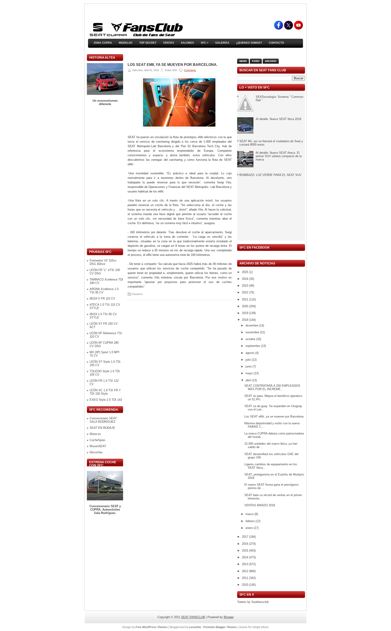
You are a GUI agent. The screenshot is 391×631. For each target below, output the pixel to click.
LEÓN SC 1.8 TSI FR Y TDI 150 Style (105, 392)
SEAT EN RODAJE (102, 427)
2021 (245, 299)
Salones (187, 42)
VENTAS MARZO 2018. (260, 505)
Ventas (168, 42)
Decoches (96, 452)
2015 (245, 550)
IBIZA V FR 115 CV (102, 298)
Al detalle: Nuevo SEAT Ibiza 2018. (279, 119)
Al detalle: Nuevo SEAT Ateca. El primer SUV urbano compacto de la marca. (279, 156)
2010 (245, 584)
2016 (245, 543)
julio (249, 359)
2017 (245, 536)
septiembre (253, 346)
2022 (245, 292)
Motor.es (95, 434)
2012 (245, 571)
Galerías (222, 42)
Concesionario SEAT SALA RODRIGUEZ (103, 420)
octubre (251, 339)
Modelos (125, 42)
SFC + (204, 42)
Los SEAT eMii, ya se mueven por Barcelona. (172, 65)
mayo (250, 373)
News (243, 61)
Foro (256, 61)
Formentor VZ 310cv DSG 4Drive (103, 262)
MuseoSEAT (98, 446)
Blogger (229, 617)
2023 (245, 285)
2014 (245, 557)
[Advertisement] (105, 177)
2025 (245, 272)
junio (249, 366)
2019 (245, 313)
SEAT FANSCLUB (193, 617)
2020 (245, 306)
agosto (250, 353)
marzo (250, 514)
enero (250, 528)
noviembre (253, 332)
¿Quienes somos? (249, 42)
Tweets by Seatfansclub (253, 602)
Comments (190, 70)
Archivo (271, 61)
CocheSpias (97, 440)
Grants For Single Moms (254, 627)
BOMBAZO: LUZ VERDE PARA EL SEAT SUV (270, 175)
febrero (250, 521)
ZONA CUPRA (103, 42)
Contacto (276, 42)
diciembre (252, 325)
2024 (245, 279)
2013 (245, 564)
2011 (245, 578)
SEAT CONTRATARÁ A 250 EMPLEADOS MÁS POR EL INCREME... (272, 387)
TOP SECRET (147, 42)
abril (249, 380)
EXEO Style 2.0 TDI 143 (106, 399)
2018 (245, 319)
